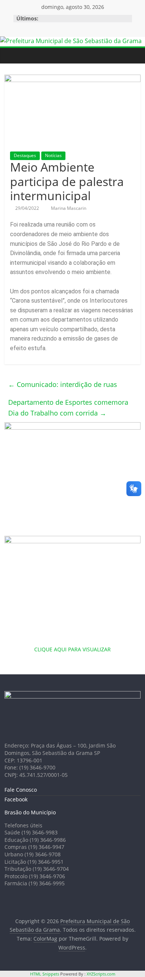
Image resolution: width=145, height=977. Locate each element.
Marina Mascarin (68, 208)
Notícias (53, 155)
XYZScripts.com (101, 974)
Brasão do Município (30, 812)
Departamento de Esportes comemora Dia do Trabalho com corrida (68, 407)
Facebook (16, 799)
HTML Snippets (44, 974)
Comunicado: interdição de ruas (62, 384)
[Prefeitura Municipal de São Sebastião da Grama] (71, 41)
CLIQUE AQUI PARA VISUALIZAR (72, 649)
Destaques (25, 155)
